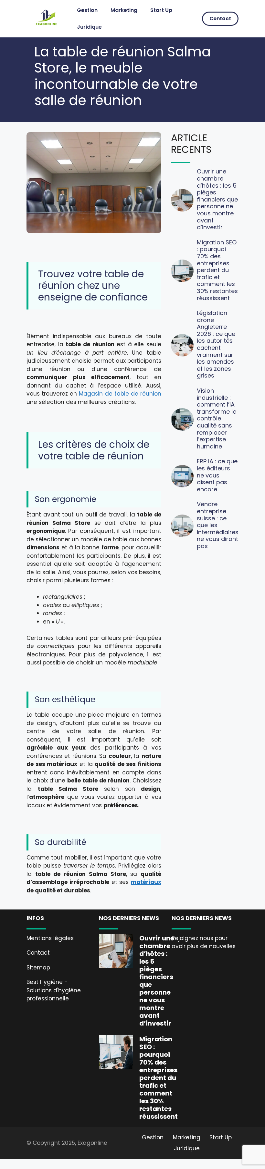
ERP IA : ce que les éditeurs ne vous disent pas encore (217, 475)
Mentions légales (50, 938)
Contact (220, 18)
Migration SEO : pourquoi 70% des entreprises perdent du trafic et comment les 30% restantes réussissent (217, 270)
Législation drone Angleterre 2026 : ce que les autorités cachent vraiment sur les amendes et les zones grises (216, 344)
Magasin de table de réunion (120, 394)
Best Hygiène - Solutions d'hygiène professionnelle (53, 990)
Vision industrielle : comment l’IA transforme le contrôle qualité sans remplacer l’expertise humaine (216, 418)
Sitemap (38, 967)
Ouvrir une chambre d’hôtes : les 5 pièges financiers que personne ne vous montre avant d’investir (217, 199)
